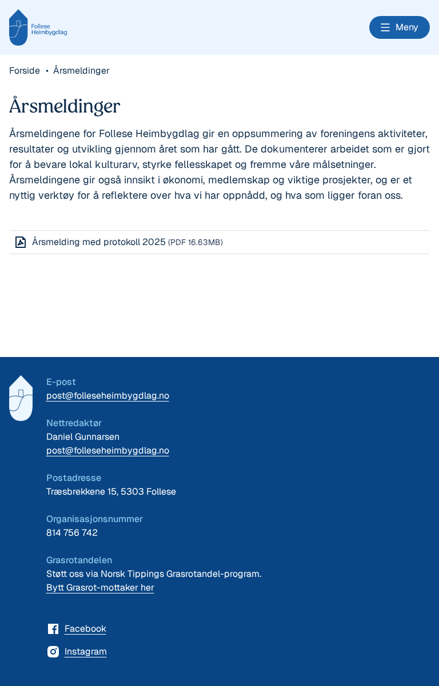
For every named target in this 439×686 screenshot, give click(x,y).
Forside (25, 71)
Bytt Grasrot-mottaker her (100, 587)
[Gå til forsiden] (21, 398)
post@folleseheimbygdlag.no (107, 396)
